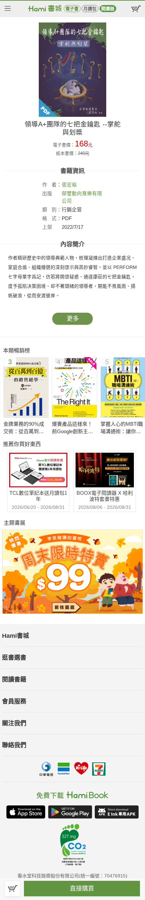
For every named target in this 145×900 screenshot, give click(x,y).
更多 (73, 318)
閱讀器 (107, 8)
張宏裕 (69, 184)
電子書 (72, 8)
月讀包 (89, 8)
